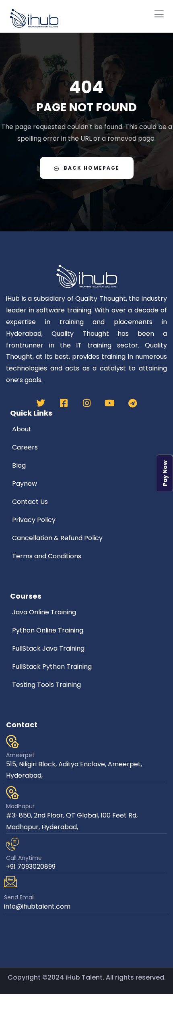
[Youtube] (109, 403)
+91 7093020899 (31, 866)
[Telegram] (132, 403)
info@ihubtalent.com (37, 906)
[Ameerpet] (12, 741)
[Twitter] (40, 403)
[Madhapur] (12, 792)
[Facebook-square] (63, 403)
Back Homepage (91, 167)
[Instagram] (86, 403)
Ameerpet (20, 755)
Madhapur (20, 806)
